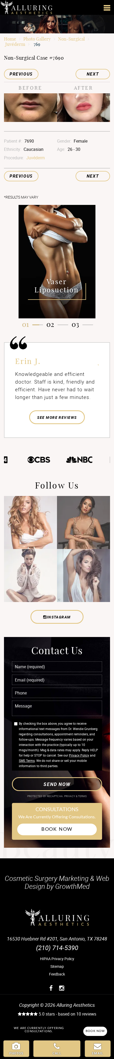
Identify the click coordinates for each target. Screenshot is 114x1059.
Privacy (70, 796)
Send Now (56, 784)
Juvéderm (15, 44)
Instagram (59, 616)
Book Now (57, 829)
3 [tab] (77, 324)
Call (57, 1053)
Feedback (57, 974)
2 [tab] (52, 324)
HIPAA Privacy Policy (57, 958)
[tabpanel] (57, 261)
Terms (82, 796)
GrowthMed (72, 886)
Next (93, 74)
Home (10, 38)
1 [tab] (27, 324)
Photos (16, 1053)
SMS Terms (27, 760)
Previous (21, 74)
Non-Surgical (71, 38)
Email (97, 1053)
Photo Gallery (37, 38)
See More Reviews (57, 417)
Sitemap (57, 966)
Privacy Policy (79, 755)
